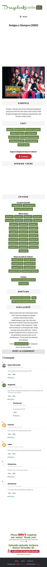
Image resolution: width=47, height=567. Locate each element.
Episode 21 (13, 239)
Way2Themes (23, 564)
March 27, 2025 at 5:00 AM (14, 486)
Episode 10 (23, 224)
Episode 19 (23, 236)
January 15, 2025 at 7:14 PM (15, 466)
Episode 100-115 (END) (30, 271)
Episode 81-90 (30, 267)
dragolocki (11, 385)
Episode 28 (23, 247)
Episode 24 (13, 243)
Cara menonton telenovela (20, 298)
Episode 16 (23, 232)
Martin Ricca (19, 130)
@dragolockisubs (21, 344)
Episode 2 (18, 217)
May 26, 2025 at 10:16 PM (19, 405)
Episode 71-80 (17, 267)
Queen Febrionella (14, 365)
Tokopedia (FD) (29, 205)
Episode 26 (34, 243)
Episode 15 (13, 232)
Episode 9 (13, 224)
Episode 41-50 (30, 260)
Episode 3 (28, 217)
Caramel (11, 425)
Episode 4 (37, 217)
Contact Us (30, 561)
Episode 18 (13, 236)
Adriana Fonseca (17, 133)
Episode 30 (23, 251)
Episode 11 (33, 224)
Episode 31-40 (17, 260)
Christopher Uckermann (29, 137)
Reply (9, 374)
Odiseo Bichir (14, 137)
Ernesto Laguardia (33, 130)
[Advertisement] (23, 48)
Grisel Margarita (31, 141)
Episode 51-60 (17, 263)
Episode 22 (23, 239)
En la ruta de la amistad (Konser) (23, 280)
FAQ (33, 298)
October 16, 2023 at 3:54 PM (15, 427)
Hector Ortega (23, 145)
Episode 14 (33, 228)
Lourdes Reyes (30, 133)
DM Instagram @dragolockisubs (24, 302)
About (23, 561)
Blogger (37, 564)
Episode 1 (9, 217)
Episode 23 (33, 239)
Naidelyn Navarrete (17, 141)
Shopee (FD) (17, 205)
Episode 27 (13, 247)
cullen (10, 444)
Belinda (10, 130)
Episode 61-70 (30, 263)
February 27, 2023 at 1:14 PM (15, 387)
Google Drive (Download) (23, 209)
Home (16, 561)
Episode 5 (9, 220)
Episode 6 (18, 220)
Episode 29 (34, 247)
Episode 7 (28, 220)
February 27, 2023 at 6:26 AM (15, 367)
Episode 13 (23, 228)
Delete (13, 374)
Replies (11, 378)
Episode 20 (33, 236)
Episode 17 (33, 232)
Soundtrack (23, 284)
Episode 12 (13, 228)
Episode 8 (37, 220)
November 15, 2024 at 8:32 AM (15, 447)
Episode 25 (23, 243)
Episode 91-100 (15, 271)
